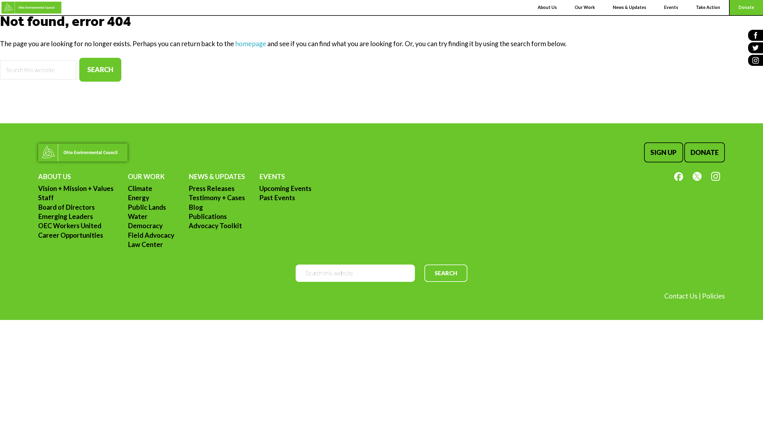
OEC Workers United (69, 226)
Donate (705, 152)
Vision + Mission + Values (76, 188)
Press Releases (212, 188)
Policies (713, 296)
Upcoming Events (285, 188)
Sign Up (663, 152)
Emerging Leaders (65, 216)
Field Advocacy (151, 235)
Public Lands (147, 207)
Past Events (277, 198)
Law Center (145, 244)
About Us (54, 176)
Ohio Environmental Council (31, 7)
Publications (208, 216)
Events (272, 176)
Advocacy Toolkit (215, 226)
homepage (250, 44)
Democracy (145, 226)
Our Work (146, 176)
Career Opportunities (70, 235)
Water (138, 216)
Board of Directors (66, 207)
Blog (196, 207)
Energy (138, 198)
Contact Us (680, 296)
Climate (140, 188)
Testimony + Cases (217, 198)
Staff (46, 198)
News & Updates (217, 176)
